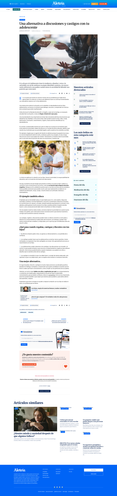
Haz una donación (49, 491)
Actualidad (83, 9)
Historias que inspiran (27, 9)
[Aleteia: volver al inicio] (58, 3)
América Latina (106, 9)
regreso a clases (64, 408)
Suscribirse (93, 470)
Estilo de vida (76, 9)
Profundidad (49, 9)
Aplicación (58, 473)
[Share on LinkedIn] (61, 93)
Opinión (42, 9)
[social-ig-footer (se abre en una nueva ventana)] (62, 487)
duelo (16, 408)
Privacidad (77, 491)
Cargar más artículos (85, 123)
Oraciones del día (81, 200)
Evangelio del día (81, 195)
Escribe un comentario (44, 391)
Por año (70, 471)
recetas (62, 432)
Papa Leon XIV (92, 9)
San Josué (64, 6)
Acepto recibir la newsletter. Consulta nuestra (37, 341)
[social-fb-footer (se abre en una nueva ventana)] (57, 487)
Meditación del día (81, 190)
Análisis (36, 9)
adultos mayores (87, 408)
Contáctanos (70, 491)
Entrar (49, 385)
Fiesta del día (79, 185)
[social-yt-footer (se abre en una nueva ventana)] (54, 487)
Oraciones (15, 9)
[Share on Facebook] (59, 93)
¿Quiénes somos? (57, 491)
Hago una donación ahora (28, 364)
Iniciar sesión (87, 3)
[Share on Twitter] (64, 93)
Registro (94, 3)
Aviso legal (65, 491)
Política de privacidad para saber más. (45, 341)
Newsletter (58, 471)
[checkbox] (21, 341)
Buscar (29, 3)
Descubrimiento (66, 9)
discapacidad (87, 433)
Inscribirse (24, 344)
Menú (8, 9)
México (98, 9)
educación (30, 312)
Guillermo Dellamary (36, 31)
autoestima (52, 275)
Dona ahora (102, 3)
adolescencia (23, 312)
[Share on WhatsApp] (69, 93)
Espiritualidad (58, 9)
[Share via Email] (66, 93)
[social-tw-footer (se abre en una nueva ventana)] (59, 487)
